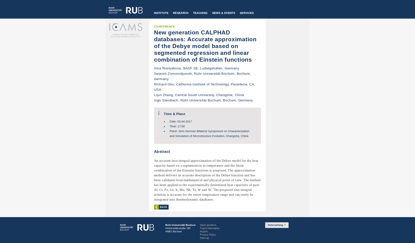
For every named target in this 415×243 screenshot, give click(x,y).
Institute (161, 13)
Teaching (200, 13)
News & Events (223, 13)
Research (181, 13)
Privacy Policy (208, 234)
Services (247, 13)
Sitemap (204, 238)
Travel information (209, 228)
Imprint (204, 231)
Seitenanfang (276, 225)
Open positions (208, 225)
